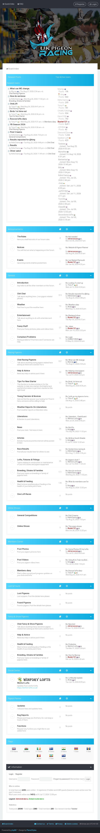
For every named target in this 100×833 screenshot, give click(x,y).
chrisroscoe (73, 239)
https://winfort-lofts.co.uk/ (27, 688)
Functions (21, 726)
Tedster (74, 809)
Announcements (15, 229)
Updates (21, 706)
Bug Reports (23, 715)
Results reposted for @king (22, 139)
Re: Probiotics (71, 644)
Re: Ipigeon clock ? (73, 460)
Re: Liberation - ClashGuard (76, 417)
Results (13, 145)
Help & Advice (23, 370)
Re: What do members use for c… (77, 483)
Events (20, 260)
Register (18, 774)
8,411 (67, 124)
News (19, 427)
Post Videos (23, 559)
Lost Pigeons (23, 593)
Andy (70, 307)
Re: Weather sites (72, 305)
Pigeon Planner (14, 698)
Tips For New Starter (17, 116)
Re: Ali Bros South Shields (75, 438)
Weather (21, 304)
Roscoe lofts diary (18, 119)
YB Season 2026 (17, 124)
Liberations (22, 416)
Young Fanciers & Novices (29, 396)
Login (11, 774)
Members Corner (15, 541)
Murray (70, 362)
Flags (10, 741)
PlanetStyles (31, 830)
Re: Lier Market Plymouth (75, 260)
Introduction (22, 282)
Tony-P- (71, 285)
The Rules (21, 236)
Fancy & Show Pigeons (18, 616)
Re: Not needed (71, 237)
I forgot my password (61, 779)
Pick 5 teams (16, 132)
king (69, 429)
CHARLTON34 (73, 339)
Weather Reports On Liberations (32, 407)
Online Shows (14, 508)
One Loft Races (24, 494)
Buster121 (72, 262)
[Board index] (50, 35)
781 (66, 108)
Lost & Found (14, 586)
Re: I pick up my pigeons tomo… (77, 396)
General (11, 275)
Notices (20, 247)
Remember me (77, 779)
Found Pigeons (24, 602)
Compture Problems (26, 337)
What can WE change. (20, 88)
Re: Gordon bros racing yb (75, 449)
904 (66, 113)
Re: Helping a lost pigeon (75, 371)
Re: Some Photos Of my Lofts (77, 549)
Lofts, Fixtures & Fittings (28, 459)
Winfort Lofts (73, 418)
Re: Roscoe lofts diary (74, 571)
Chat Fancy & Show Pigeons (30, 624)
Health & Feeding (25, 481)
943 (66, 97)
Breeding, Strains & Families (19, 101)
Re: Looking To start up (74, 283)
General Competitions (17, 137)
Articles (20, 438)
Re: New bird (70, 624)
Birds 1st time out (18, 111)
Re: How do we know (73, 471)
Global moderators (36, 799)
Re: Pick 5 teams (72, 516)
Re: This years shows (74, 526)
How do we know (17, 96)
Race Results (23, 449)
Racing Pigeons (15, 352)
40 (66, 129)
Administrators (22, 799)
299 (66, 102)
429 (66, 140)
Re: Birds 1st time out (74, 382)
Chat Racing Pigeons (17, 93)
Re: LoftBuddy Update (74, 678)
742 (66, 118)
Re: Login (69, 337)
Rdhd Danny (72, 296)
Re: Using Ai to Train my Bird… (77, 560)
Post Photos (23, 549)
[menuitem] (20, 4)
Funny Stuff (22, 326)
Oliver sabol (15, 151)
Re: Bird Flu (70, 427)
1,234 (67, 135)
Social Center (14, 670)
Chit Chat (50, 142)
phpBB (13, 830)
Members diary (50, 122)
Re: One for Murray (73, 655)
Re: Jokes (69, 326)
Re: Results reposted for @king (77, 294)
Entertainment (23, 315)
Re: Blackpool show (73, 315)
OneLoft (13, 103)
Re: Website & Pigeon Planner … (77, 248)
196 (66, 91)
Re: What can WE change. (75, 360)
